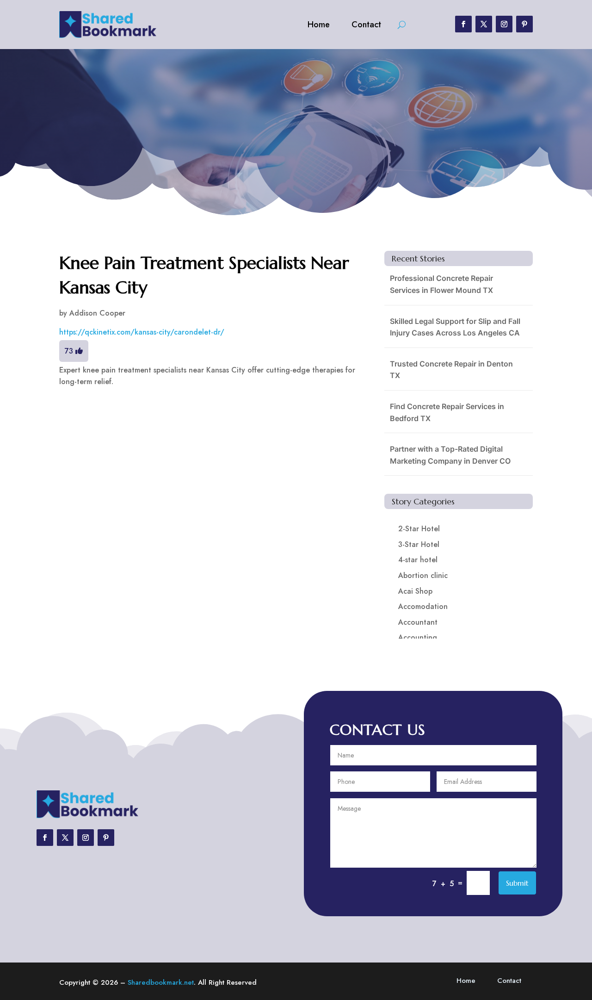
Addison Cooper (97, 313)
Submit (517, 883)
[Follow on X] (483, 24)
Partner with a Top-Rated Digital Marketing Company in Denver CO (450, 455)
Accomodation (423, 606)
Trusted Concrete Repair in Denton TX (451, 369)
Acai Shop (415, 591)
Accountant (418, 622)
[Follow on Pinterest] (524, 24)
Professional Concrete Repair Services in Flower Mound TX (441, 284)
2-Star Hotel (419, 528)
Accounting (417, 637)
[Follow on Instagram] (504, 24)
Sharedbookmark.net (161, 982)
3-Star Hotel (418, 544)
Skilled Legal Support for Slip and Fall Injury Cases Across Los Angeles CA (455, 327)
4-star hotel (418, 559)
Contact (366, 25)
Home (319, 25)
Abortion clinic (423, 575)
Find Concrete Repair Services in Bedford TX (447, 412)
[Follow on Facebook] (463, 24)
